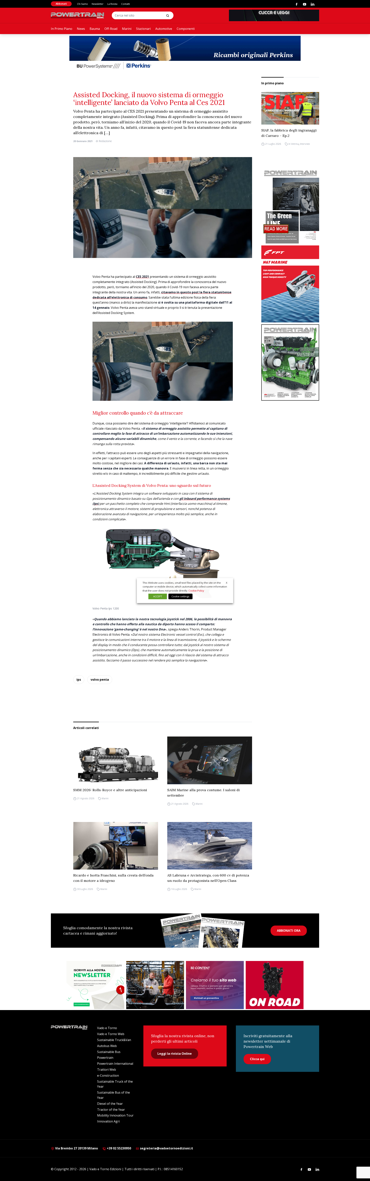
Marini (126, 29)
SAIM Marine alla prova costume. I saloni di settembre (203, 793)
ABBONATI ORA (288, 930)
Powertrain (105, 1057)
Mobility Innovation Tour (115, 1115)
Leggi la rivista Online (174, 1053)
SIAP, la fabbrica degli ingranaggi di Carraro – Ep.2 (289, 133)
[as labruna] (275, 985)
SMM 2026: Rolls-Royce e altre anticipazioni (110, 790)
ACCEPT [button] (157, 596)
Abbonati (61, 3)
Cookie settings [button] (180, 596)
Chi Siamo (82, 4)
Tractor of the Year (111, 1109)
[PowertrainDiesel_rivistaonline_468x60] (274, 15)
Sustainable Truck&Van (114, 1040)
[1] (95, 985)
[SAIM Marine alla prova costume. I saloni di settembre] (209, 760)
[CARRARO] (155, 985)
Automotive (163, 29)
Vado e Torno (107, 1028)
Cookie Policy (196, 590)
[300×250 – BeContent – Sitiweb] (215, 985)
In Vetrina (293, 144)
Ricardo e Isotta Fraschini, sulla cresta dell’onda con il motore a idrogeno (113, 878)
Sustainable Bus (108, 1052)
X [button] (226, 582)
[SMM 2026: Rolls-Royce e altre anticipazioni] (115, 760)
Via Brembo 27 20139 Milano (76, 1148)
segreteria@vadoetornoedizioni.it (166, 1148)
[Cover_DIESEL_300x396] (290, 362)
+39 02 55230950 (118, 1148)
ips (79, 679)
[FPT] (290, 283)
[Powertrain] (78, 15)
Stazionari (143, 29)
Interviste (305, 144)
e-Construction (108, 1075)
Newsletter (97, 4)
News (81, 29)
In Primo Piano (61, 29)
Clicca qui (257, 1059)
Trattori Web (106, 1069)
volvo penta (100, 679)
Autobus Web (107, 1046)
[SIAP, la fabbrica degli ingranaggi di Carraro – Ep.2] (290, 108)
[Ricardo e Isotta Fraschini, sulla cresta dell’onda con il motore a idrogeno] (115, 846)
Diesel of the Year (110, 1103)
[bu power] (185, 53)
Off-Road (110, 29)
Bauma (95, 29)
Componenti (186, 29)
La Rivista (112, 4)
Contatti (125, 4)
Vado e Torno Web (110, 1034)
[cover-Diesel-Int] (290, 205)
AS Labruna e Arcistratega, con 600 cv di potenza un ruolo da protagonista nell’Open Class (208, 878)
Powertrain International (115, 1063)
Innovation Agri (108, 1121)
